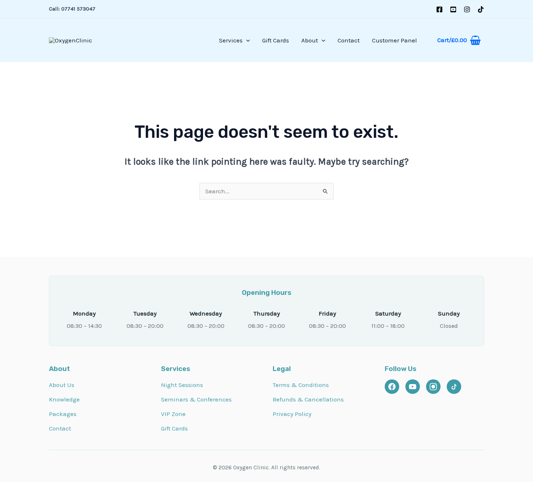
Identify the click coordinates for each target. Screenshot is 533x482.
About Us (61, 384)
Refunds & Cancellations (308, 399)
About (309, 40)
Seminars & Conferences (196, 399)
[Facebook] (439, 9)
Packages (63, 413)
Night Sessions (182, 384)
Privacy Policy (292, 413)
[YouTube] (453, 9)
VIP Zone (173, 413)
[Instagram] (467, 9)
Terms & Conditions (301, 384)
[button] (246, 40)
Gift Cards (275, 40)
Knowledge (64, 399)
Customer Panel (394, 40)
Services (231, 40)
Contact (349, 40)
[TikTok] (481, 9)
